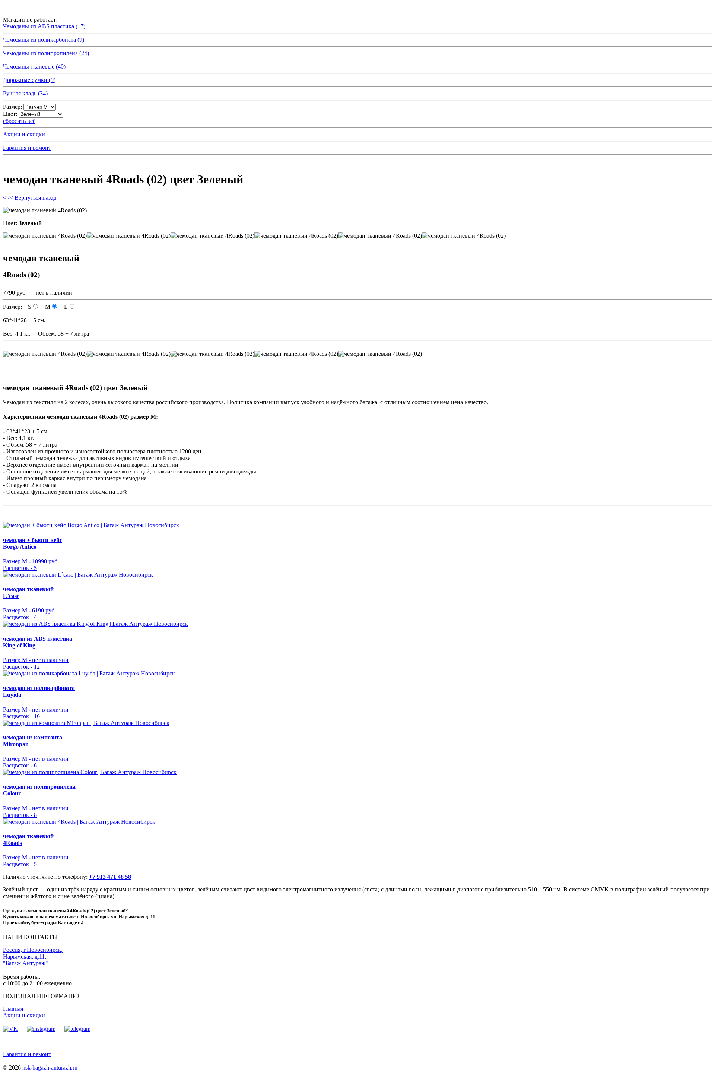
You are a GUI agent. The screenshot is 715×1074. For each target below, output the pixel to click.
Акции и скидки (24, 134)
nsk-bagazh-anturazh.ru (49, 1067)
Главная (13, 1008)
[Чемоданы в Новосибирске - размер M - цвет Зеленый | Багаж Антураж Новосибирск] (45, 235)
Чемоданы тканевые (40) (34, 66)
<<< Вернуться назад (29, 197)
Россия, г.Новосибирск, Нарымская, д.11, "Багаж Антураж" (33, 956)
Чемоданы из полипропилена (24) (46, 53)
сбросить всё (19, 121)
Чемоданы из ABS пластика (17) (44, 26)
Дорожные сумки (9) (29, 80)
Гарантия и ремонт (27, 148)
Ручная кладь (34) (25, 93)
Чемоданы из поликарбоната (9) (43, 40)
